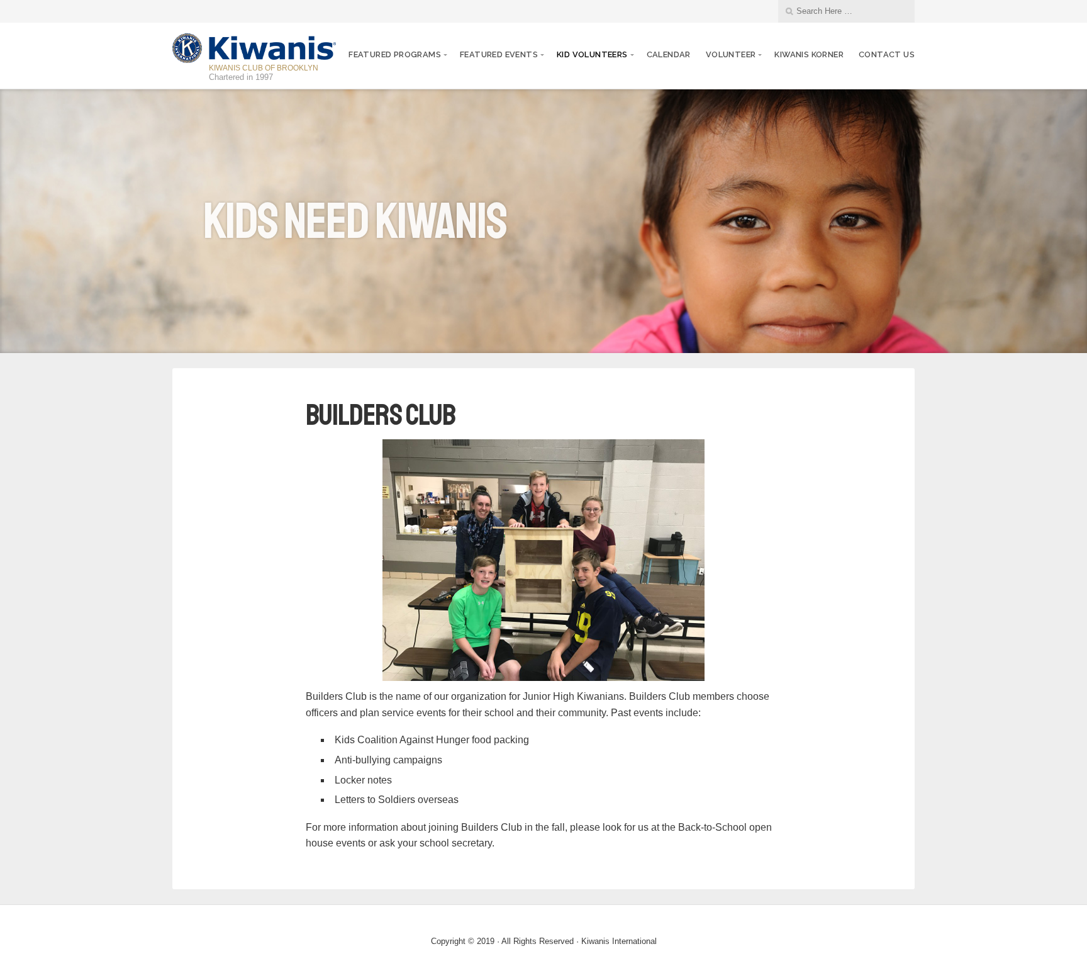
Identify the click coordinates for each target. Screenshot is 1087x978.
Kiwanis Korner (809, 54)
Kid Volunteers (592, 54)
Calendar (669, 54)
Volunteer (731, 54)
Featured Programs (394, 54)
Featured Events (499, 54)
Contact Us (887, 54)
